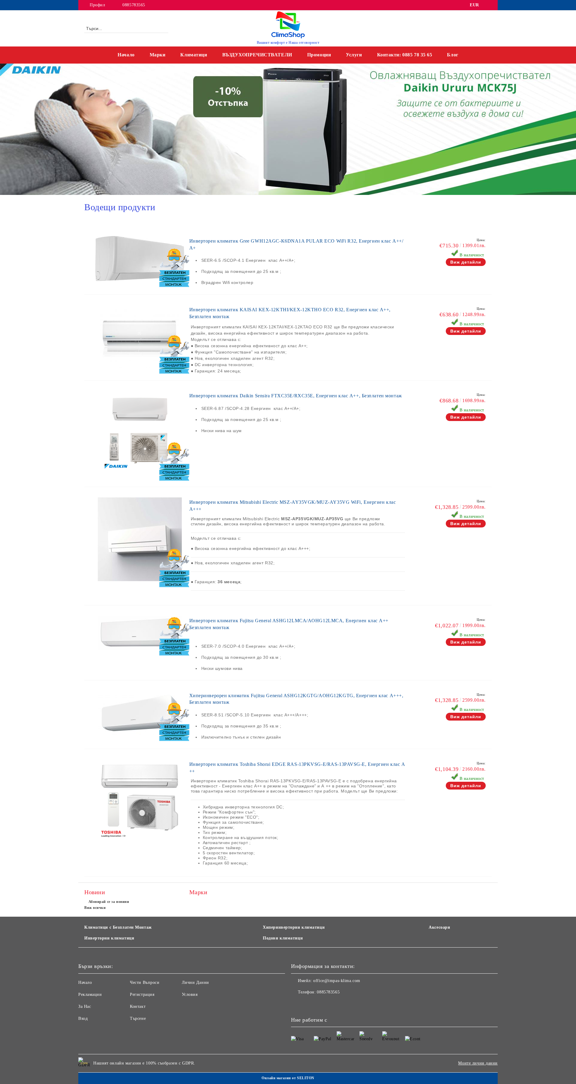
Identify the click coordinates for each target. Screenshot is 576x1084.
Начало (126, 54)
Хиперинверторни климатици (294, 927)
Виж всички (95, 908)
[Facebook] (488, 5)
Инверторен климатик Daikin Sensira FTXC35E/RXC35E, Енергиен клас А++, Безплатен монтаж (295, 395)
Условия (190, 994)
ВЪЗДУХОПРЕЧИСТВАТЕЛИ (257, 54)
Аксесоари (439, 927)
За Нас (84, 1006)
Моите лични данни (478, 1063)
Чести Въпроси (144, 982)
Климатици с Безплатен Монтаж (118, 927)
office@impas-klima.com (336, 980)
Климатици (193, 54)
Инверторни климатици (109, 938)
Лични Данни (195, 982)
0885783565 (133, 5)
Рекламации (90, 994)
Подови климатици (283, 938)
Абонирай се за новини (108, 902)
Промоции (319, 54)
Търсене (138, 1018)
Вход (83, 1018)
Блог (452, 54)
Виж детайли (465, 262)
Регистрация (142, 994)
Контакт (138, 1006)
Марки (158, 54)
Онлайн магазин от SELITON (288, 1078)
